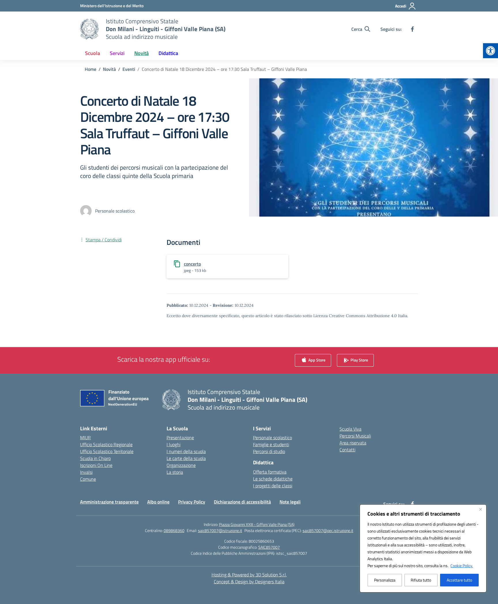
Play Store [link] (359, 360)
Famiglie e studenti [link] (271, 444)
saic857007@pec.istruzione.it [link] (328, 530)
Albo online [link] (158, 501)
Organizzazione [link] (181, 465)
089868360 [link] (174, 530)
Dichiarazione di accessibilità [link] (242, 501)
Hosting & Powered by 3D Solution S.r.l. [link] (249, 574)
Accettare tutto (459, 580)
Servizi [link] (117, 53)
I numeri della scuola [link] (186, 451)
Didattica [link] (168, 53)
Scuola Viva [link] (350, 428)
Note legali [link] (290, 501)
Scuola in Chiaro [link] (95, 458)
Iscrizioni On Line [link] (96, 465)
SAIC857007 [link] (269, 547)
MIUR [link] (85, 437)
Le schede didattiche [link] (273, 478)
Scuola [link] (92, 53)
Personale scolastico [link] (272, 437)
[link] (490, 50)
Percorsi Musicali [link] (355, 435)
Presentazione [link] (180, 437)
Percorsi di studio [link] (269, 451)
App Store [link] (316, 360)
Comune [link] (88, 479)
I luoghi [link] (173, 444)
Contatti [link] (347, 449)
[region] (423, 548)
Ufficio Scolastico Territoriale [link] (106, 451)
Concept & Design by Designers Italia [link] (249, 581)
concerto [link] (192, 263)
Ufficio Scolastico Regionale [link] (106, 444)
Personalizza (384, 580)
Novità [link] (141, 53)
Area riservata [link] (352, 442)
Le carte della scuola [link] (186, 458)
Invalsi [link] (86, 472)
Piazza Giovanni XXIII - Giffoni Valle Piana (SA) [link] (257, 524)
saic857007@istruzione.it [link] (220, 530)
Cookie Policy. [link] (461, 566)
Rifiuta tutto (421, 580)
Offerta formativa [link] (269, 471)
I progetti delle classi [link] (272, 485)
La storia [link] (175, 472)
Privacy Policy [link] (191, 501)
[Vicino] (480, 509)
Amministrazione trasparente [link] (109, 501)
